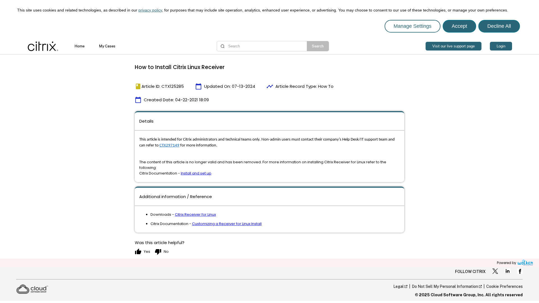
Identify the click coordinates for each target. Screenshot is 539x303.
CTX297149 (169, 145)
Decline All (499, 26)
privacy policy (150, 10)
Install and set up (196, 173)
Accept (459, 26)
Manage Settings (412, 26)
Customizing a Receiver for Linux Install (227, 223)
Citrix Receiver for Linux (195, 214)
